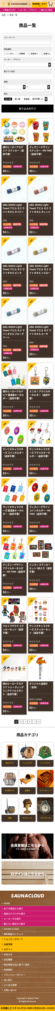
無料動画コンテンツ (13, 933)
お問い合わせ (10, 990)
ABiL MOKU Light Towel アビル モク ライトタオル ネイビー (14, 208)
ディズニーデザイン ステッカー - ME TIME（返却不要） (40, 150)
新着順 (26, 99)
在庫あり (34, 53)
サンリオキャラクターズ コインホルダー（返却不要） (13, 452)
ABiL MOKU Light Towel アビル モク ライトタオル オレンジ (40, 208)
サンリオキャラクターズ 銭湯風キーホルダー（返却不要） (13, 510)
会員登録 (8, 944)
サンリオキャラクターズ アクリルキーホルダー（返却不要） (39, 452)
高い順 (17, 99)
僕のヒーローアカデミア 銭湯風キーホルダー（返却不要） (13, 395)
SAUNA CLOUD (11, 928)
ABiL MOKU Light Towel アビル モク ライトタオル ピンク (14, 269)
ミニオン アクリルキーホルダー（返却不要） (39, 395)
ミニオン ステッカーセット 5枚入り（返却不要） (40, 568)
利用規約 (8, 969)
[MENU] (3, 3)
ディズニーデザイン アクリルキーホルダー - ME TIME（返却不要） (14, 570)
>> (39, 721)
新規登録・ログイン (39, 4)
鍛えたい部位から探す (14, 923)
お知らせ (8, 954)
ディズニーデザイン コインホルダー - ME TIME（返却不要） (40, 510)
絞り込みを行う (27, 108)
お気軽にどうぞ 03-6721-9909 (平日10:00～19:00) (27, 1008)
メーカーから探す (12, 918)
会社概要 (8, 959)
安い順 (8, 99)
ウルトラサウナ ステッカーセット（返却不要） (13, 629)
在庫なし (47, 53)
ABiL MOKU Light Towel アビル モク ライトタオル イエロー (40, 269)
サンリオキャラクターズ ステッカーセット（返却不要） (39, 629)
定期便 (22, 53)
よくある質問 (10, 984)
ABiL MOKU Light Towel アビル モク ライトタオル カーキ (40, 330)
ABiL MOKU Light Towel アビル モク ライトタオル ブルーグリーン (14, 332)
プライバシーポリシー (14, 974)
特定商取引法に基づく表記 (16, 964)
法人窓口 (8, 979)
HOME (7, 903)
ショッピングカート (13, 939)
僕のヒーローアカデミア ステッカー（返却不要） (13, 150)
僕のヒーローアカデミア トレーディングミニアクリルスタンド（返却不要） (13, 689)
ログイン (8, 949)
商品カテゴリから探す (14, 913)
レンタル (10, 53)
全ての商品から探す (13, 908)
